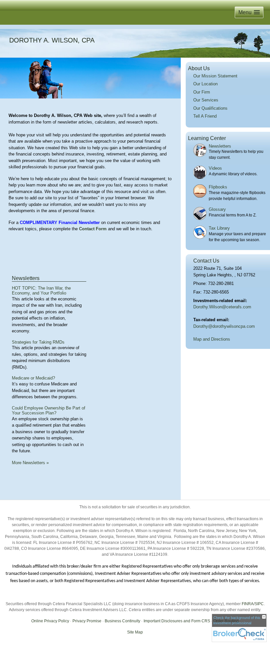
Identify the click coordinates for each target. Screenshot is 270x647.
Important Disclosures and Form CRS (177, 621)
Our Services (205, 100)
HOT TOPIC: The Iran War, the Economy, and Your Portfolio (41, 291)
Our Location (205, 83)
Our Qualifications (210, 108)
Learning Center (207, 138)
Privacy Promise (86, 621)
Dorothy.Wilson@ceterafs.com (222, 306)
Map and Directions (211, 339)
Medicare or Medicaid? (33, 378)
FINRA (248, 604)
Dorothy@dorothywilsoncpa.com (224, 326)
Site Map (135, 632)
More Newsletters (30, 462)
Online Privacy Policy (50, 621)
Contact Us (206, 261)
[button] (249, 12)
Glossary (217, 209)
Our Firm (201, 92)
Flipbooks (218, 186)
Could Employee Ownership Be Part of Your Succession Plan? (48, 411)
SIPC (259, 604)
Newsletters (26, 278)
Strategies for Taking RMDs (38, 342)
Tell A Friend (205, 116)
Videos (215, 168)
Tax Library (219, 228)
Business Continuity (122, 621)
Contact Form (93, 228)
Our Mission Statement (215, 75)
